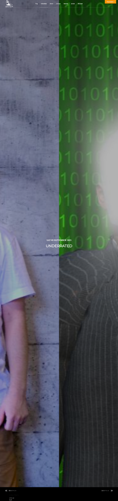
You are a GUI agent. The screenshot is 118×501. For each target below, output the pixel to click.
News (51, 4)
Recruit (80, 4)
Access (58, 4)
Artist (73, 4)
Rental (66, 4)
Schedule (44, 4)
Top (36, 4)
